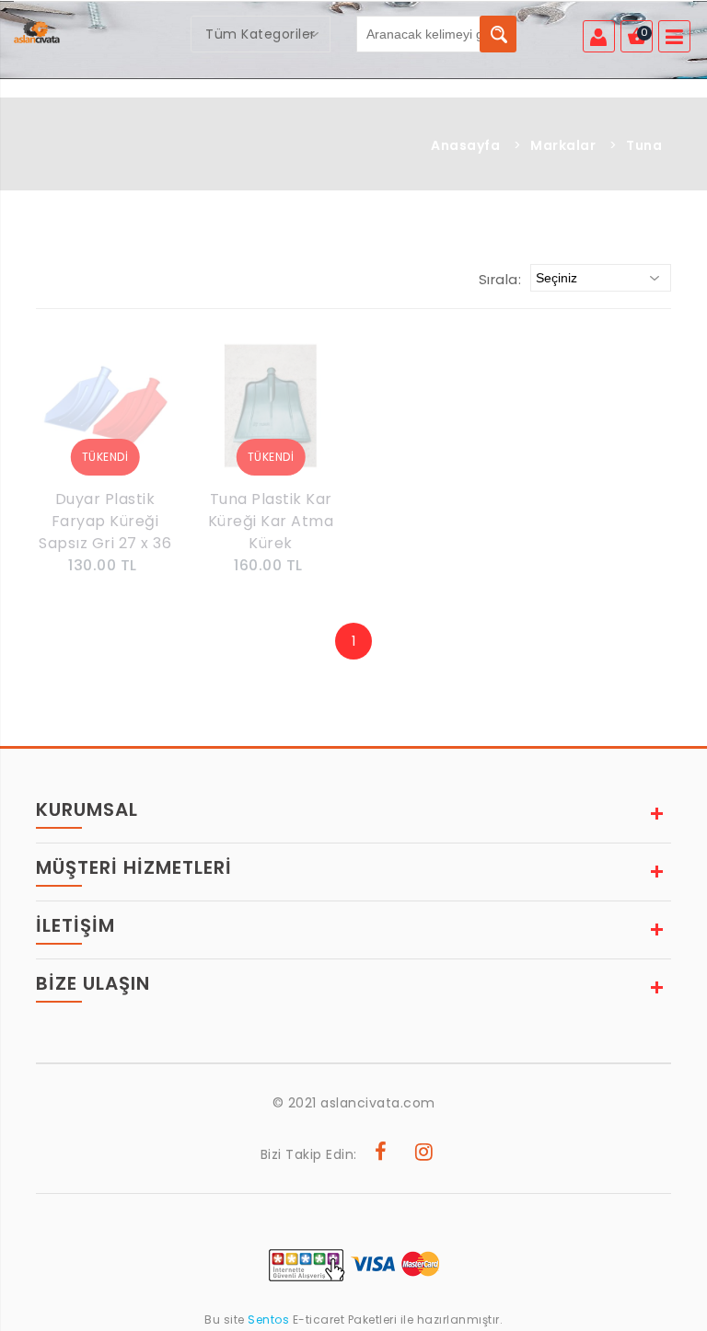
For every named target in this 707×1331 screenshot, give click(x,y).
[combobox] (260, 34)
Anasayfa (465, 145)
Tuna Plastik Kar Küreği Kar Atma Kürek (271, 521)
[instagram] (424, 1154)
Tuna (644, 145)
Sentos (269, 1319)
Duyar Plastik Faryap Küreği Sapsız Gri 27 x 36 (105, 521)
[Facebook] (381, 1154)
